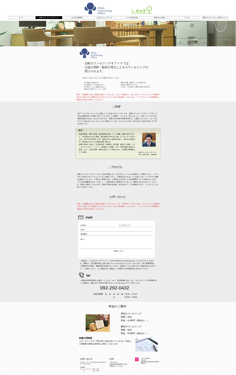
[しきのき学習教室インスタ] (137, 359)
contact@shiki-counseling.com (122, 260)
